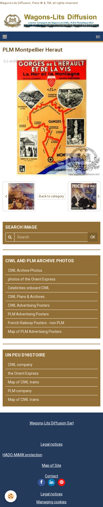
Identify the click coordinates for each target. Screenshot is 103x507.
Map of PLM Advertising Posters (35, 331)
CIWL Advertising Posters (29, 305)
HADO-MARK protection (22, 455)
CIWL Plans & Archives (26, 297)
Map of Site (51, 465)
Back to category (51, 196)
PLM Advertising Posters (28, 314)
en (98, 36)
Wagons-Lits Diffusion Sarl (52, 423)
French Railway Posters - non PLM (36, 323)
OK (92, 237)
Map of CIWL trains (23, 382)
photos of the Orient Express (31, 279)
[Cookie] (11, 496)
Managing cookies (51, 502)
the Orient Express (23, 373)
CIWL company (20, 365)
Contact (51, 476)
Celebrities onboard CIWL (28, 288)
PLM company (20, 391)
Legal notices (52, 444)
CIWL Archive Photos (25, 270)
